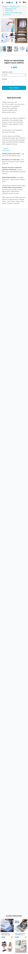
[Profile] (16, 2)
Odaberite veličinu (7, 72)
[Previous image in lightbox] (2, 30)
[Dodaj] (11, 937)
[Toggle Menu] (2, 2)
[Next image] (26, 50)
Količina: (4, 79)
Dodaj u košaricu (14, 88)
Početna (5, 6)
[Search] (20, 2)
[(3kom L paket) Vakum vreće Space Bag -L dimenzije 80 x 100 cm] (20, 929)
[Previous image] (1, 50)
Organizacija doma (10, 8)
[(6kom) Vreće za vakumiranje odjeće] (7, 929)
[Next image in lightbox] (25, 30)
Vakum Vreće (9, 10)
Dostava (5, 148)
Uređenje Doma (14, 6)
